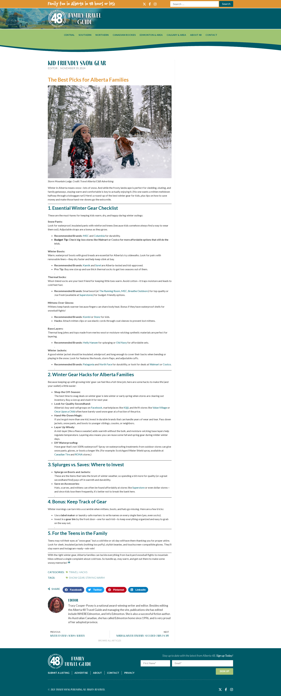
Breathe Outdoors (138, 290)
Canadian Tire (62, 454)
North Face (105, 364)
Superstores (86, 294)
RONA (79, 454)
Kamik (86, 265)
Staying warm (95, 577)
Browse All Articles (109, 640)
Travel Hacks (78, 572)
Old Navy (121, 342)
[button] (73, 590)
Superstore (138, 487)
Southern (85, 34)
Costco (115, 239)
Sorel (98, 265)
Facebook (96, 407)
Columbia (99, 235)
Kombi (87, 316)
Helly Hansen (90, 342)
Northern (102, 34)
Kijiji (126, 407)
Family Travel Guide (84, 19)
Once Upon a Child (64, 411)
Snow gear (77, 577)
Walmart (103, 239)
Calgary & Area (176, 34)
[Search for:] (194, 4)
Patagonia (88, 364)
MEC (86, 235)
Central (69, 34)
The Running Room (109, 290)
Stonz (97, 316)
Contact (211, 34)
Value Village (160, 407)
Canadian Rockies (124, 34)
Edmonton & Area (151, 34)
